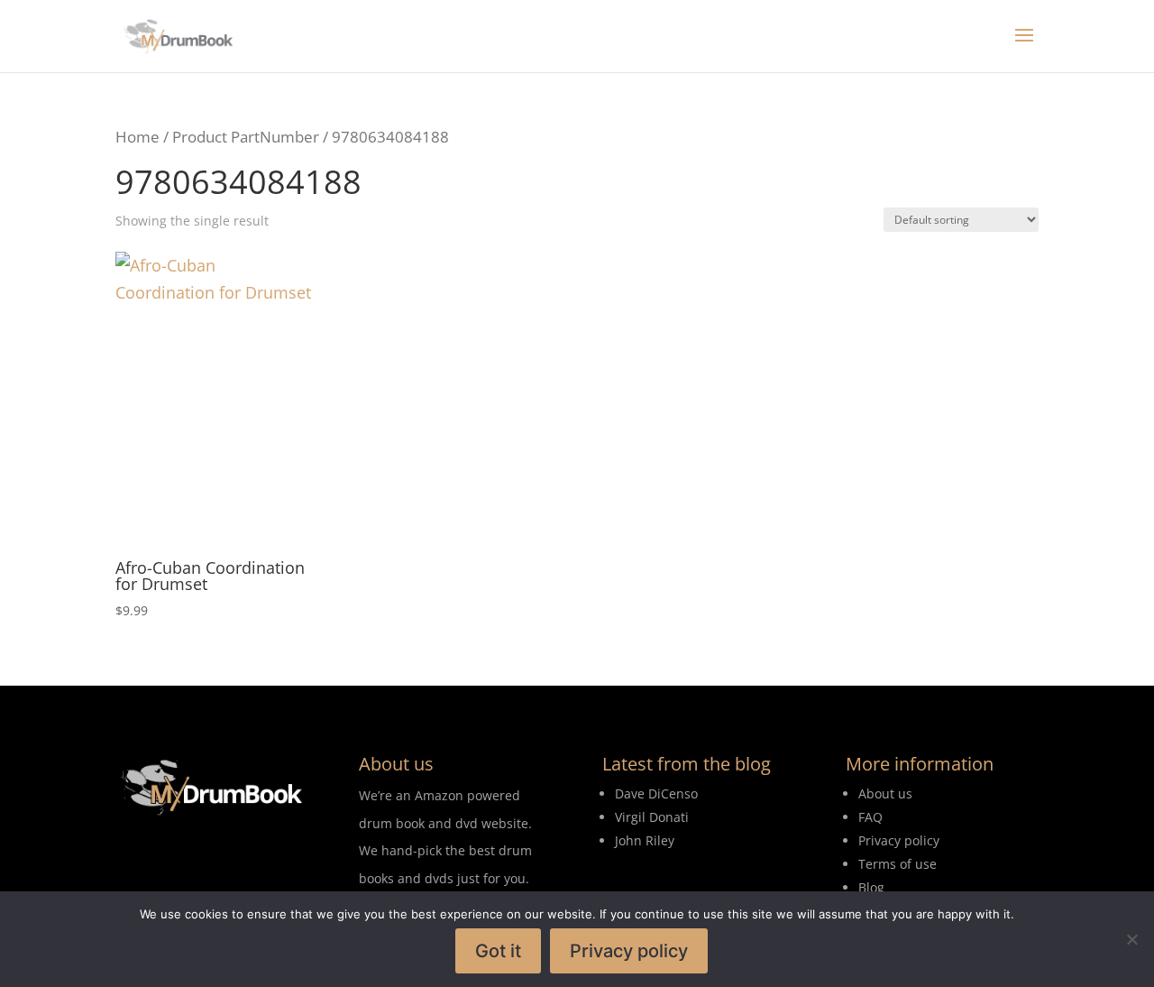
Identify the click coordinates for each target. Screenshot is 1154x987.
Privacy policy (629, 951)
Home (137, 136)
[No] (1131, 939)
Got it (498, 951)
